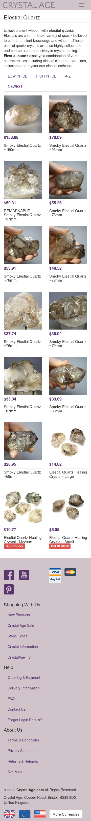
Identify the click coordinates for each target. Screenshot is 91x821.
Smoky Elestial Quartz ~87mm (22, 408)
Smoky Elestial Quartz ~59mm (22, 474)
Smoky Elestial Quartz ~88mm (67, 408)
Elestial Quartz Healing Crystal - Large (68, 474)
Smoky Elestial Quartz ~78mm (67, 212)
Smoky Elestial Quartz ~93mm (67, 147)
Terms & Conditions (23, 739)
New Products (19, 614)
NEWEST (15, 86)
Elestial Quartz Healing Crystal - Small (68, 539)
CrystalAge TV (19, 657)
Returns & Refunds (23, 761)
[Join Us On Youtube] (24, 575)
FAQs (12, 698)
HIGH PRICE (46, 76)
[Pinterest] (9, 590)
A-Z (68, 76)
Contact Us (16, 709)
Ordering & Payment (24, 677)
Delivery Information (24, 687)
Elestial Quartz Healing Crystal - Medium (22, 539)
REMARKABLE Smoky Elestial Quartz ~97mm (22, 214)
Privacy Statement (22, 750)
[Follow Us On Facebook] (9, 575)
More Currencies (66, 814)
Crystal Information (23, 646)
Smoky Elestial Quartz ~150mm (22, 147)
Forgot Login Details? (25, 719)
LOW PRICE (17, 76)
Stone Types (18, 635)
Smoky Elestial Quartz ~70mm (67, 343)
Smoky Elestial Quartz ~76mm (22, 343)
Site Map (15, 771)
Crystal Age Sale (21, 625)
